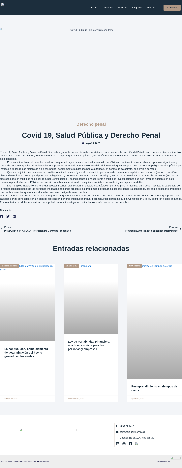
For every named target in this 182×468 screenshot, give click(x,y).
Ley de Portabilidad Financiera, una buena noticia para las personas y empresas (89, 345)
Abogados (136, 8)
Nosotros (108, 8)
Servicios (122, 8)
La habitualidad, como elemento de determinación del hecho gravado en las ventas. (26, 352)
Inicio (94, 8)
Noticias (151, 8)
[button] (1, 216)
